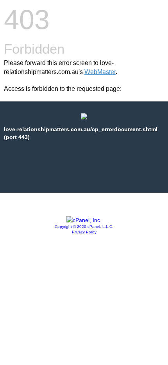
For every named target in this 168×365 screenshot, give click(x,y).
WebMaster (100, 72)
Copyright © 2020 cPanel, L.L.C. (84, 226)
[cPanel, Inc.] (84, 220)
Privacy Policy (84, 232)
